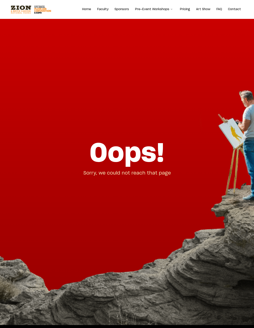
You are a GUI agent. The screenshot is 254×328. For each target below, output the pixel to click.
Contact (234, 9)
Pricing (185, 9)
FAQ (219, 9)
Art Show (203, 9)
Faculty (103, 9)
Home (86, 9)
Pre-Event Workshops (152, 9)
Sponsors (121, 9)
